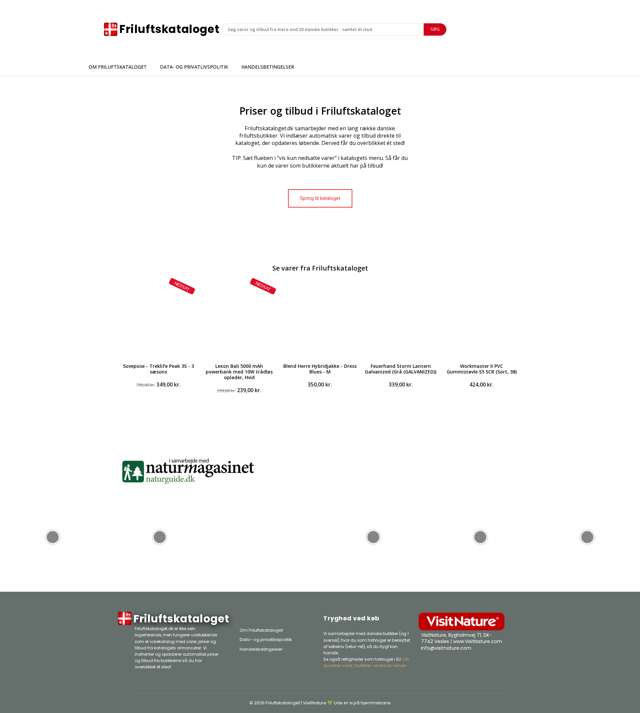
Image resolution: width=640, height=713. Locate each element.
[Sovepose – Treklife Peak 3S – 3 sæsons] (158, 320)
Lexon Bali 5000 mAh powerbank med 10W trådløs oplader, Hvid (239, 371)
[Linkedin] (498, 664)
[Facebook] (465, 664)
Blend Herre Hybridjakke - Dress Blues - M (320, 369)
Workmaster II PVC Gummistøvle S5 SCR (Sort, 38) (482, 369)
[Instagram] (482, 664)
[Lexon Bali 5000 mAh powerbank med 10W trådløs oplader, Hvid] (239, 320)
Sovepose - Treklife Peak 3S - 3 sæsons (158, 369)
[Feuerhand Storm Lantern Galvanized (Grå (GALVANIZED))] (401, 320)
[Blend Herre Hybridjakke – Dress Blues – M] (320, 320)
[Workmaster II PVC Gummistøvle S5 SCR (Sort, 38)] (482, 320)
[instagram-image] (53, 536)
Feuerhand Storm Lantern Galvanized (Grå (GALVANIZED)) (400, 369)
